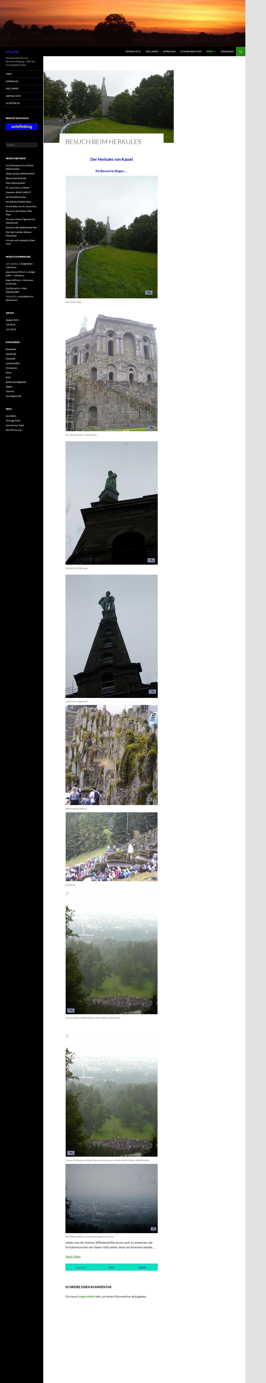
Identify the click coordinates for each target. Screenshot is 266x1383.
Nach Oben (73, 1256)
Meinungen (227, 51)
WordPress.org (13, 429)
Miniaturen (11, 367)
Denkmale (11, 353)
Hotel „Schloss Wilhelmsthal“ (20, 173)
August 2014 (12, 319)
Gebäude (10, 358)
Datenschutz (133, 51)
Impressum (169, 51)
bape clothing (13, 280)
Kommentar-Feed (15, 425)
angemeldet (87, 1296)
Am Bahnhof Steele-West (18, 201)
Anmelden (11, 415)
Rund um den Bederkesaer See (21, 227)
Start (209, 51)
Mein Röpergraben (15, 182)
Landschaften (13, 363)
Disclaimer (152, 51)
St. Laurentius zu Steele (17, 187)
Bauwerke (11, 349)
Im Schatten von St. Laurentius (21, 206)
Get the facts (12, 288)
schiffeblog (13, 103)
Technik (10, 391)
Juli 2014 (10, 324)
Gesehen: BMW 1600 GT (18, 192)
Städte (9, 386)
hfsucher (12, 51)
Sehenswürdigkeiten (16, 381)
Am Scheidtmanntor (16, 197)
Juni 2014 (11, 329)
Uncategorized (13, 396)
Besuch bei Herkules (16, 178)
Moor (9, 372)
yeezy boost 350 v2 (15, 271)
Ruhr (8, 377)
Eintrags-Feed (13, 420)
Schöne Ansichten (191, 51)
